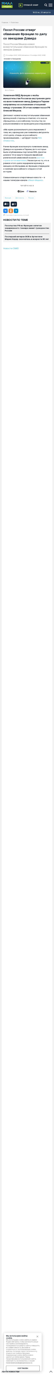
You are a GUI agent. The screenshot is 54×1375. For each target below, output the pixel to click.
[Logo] (7, 5)
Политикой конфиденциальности (19, 1363)
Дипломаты (19, 198)
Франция (8, 198)
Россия (31, 198)
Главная (5, 22)
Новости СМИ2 (11, 249)
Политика (14, 22)
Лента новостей (10, 1372)
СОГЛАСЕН (23, 1368)
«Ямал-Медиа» (35, 180)
